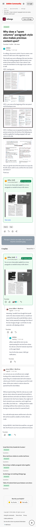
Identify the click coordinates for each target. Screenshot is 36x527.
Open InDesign (27, 19)
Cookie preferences (8, 518)
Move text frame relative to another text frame (16, 456)
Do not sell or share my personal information (14, 521)
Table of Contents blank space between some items (17, 483)
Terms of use (19, 515)
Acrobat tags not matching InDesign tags (14, 474)
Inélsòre (8, 48)
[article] (18, 279)
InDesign (23, 8)
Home (5, 8)
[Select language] (23, 3)
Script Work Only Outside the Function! (14, 447)
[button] (3, 4)
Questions (6, 10)
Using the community (9, 515)
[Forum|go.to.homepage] (13, 3)
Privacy (25, 515)
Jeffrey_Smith (11, 180)
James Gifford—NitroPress (16, 308)
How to (5, 227)
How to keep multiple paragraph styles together (16, 465)
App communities (14, 8)
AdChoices (8, 524)
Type (11, 227)
